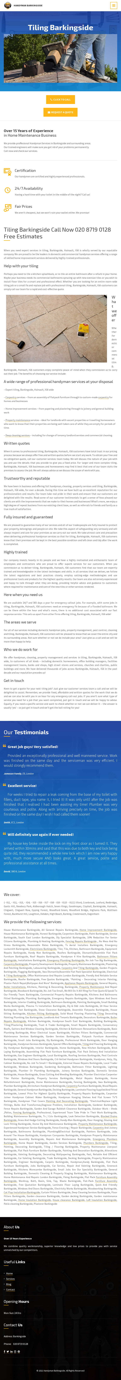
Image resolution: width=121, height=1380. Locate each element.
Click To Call (61, 99)
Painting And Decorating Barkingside (67, 1101)
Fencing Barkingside (24, 1112)
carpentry (103, 397)
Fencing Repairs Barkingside (81, 941)
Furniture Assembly (106, 1180)
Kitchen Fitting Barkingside (42, 1013)
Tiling (100, 1013)
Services (10, 1278)
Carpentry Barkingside (16, 964)
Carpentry (11, 397)
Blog (8, 1284)
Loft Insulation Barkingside (101, 1200)
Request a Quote (61, 112)
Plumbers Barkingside (96, 1142)
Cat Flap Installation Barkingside (22, 1192)
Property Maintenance (91, 986)
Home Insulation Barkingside (34, 1200)
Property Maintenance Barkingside (97, 1123)
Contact (10, 1289)
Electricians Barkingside (43, 948)
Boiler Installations (15, 986)
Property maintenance (18, 420)
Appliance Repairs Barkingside (81, 983)
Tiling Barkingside (88, 967)
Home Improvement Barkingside (98, 929)
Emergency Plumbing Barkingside (65, 960)
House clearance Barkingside (69, 1200)
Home (9, 1273)
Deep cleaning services (18, 435)
